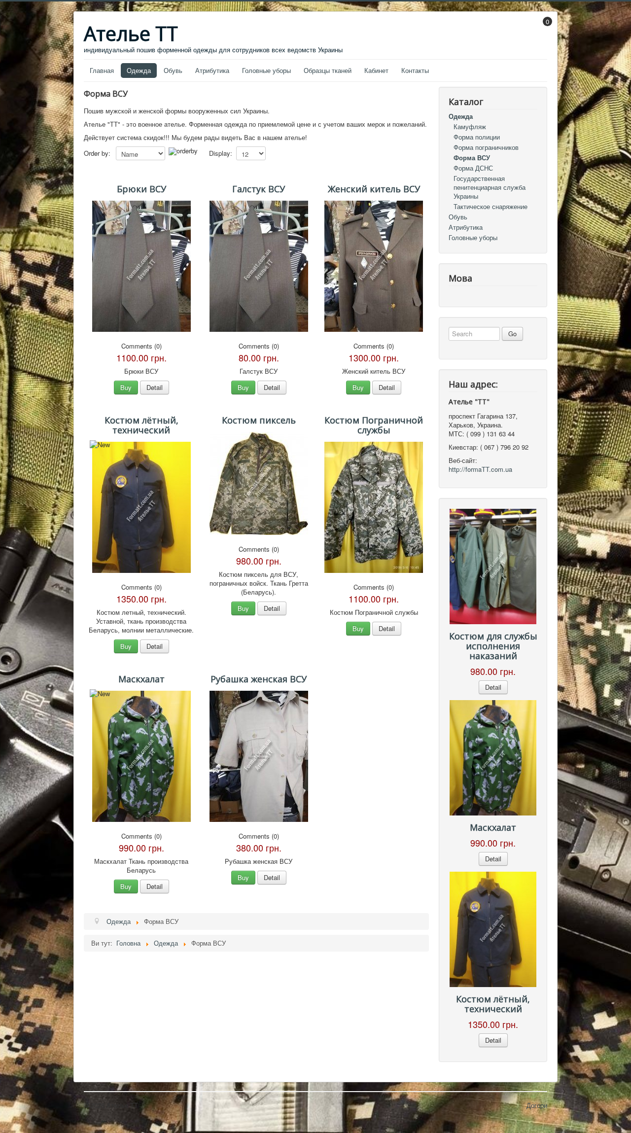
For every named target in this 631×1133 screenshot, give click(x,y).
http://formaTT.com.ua (480, 469)
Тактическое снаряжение (490, 206)
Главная (102, 70)
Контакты (415, 70)
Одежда (139, 70)
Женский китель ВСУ (374, 189)
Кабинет (376, 70)
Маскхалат (141, 679)
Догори (536, 1105)
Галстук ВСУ (258, 189)
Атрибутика (212, 70)
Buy (126, 387)
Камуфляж (470, 126)
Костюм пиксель (259, 420)
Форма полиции (477, 137)
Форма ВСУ (472, 157)
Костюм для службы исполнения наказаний (493, 646)
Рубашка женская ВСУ (258, 679)
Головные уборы (266, 70)
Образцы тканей (327, 70)
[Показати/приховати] (542, 28)
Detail (154, 387)
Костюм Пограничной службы (373, 425)
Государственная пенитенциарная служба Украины (490, 187)
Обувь (173, 70)
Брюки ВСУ (141, 189)
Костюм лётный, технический (141, 425)
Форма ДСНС (473, 168)
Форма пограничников (486, 147)
